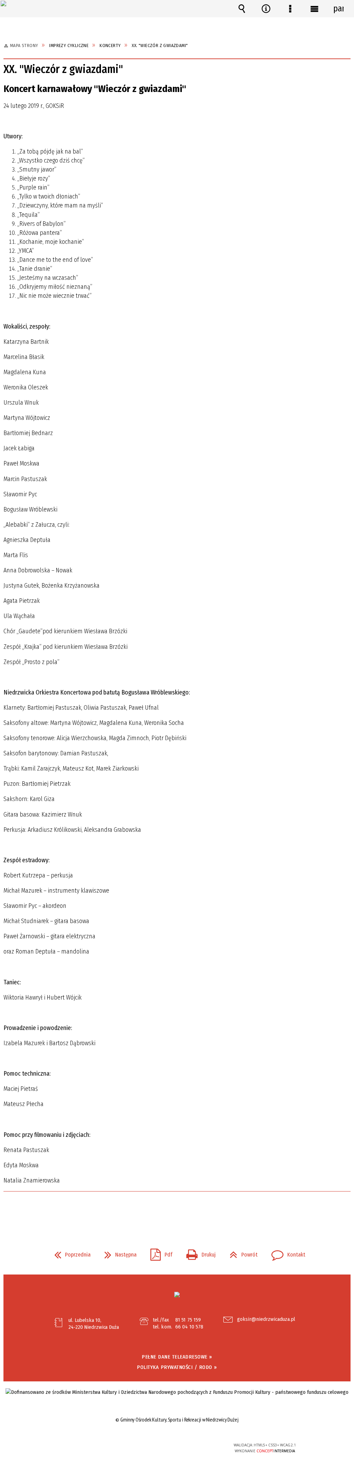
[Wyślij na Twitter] (176, 1210)
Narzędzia (266, 8)
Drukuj (198, 1253)
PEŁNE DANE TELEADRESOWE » (177, 1357)
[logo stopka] (177, 1294)
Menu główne (314, 8)
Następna (118, 1253)
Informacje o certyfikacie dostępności (89, 1449)
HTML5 (166, 1448)
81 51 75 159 (188, 1320)
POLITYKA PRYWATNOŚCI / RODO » (177, 1367)
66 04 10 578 (189, 1327)
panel (338, 8)
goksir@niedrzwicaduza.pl (266, 1319)
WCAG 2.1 (198, 1447)
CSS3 (176, 1448)
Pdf (159, 1253)
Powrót (241, 1253)
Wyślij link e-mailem (188, 1210)
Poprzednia (70, 1253)
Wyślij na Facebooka (163, 1210)
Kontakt (285, 1253)
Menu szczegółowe (290, 8)
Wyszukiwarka (241, 8)
